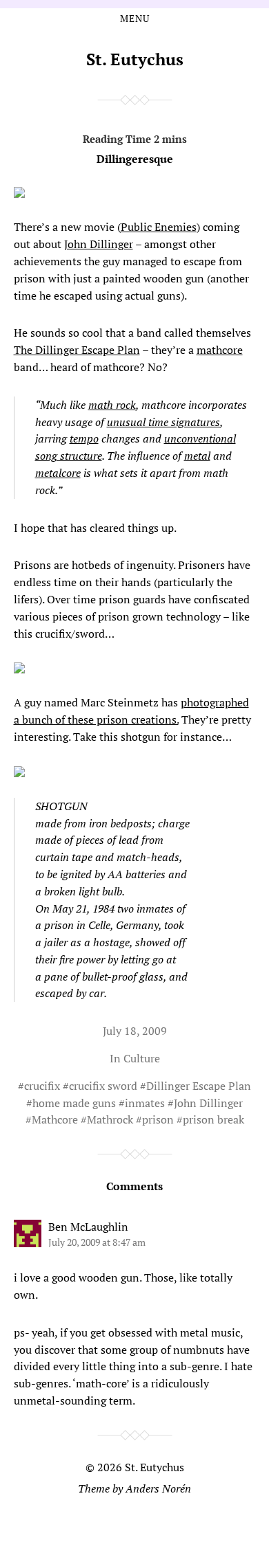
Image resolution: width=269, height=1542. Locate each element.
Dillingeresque (135, 158)
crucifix (42, 1085)
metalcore (58, 472)
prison (158, 1119)
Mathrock (110, 1119)
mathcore (220, 349)
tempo (84, 438)
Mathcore (55, 1119)
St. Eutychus (134, 59)
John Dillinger (98, 244)
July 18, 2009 (135, 1030)
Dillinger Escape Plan (198, 1085)
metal (197, 455)
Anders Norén (158, 1488)
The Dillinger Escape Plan (77, 349)
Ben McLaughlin (88, 1226)
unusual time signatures (163, 421)
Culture (141, 1058)
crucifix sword (103, 1085)
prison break (213, 1119)
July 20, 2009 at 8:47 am (97, 1242)
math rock (112, 404)
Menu (135, 18)
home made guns (74, 1102)
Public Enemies (159, 226)
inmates (145, 1102)
